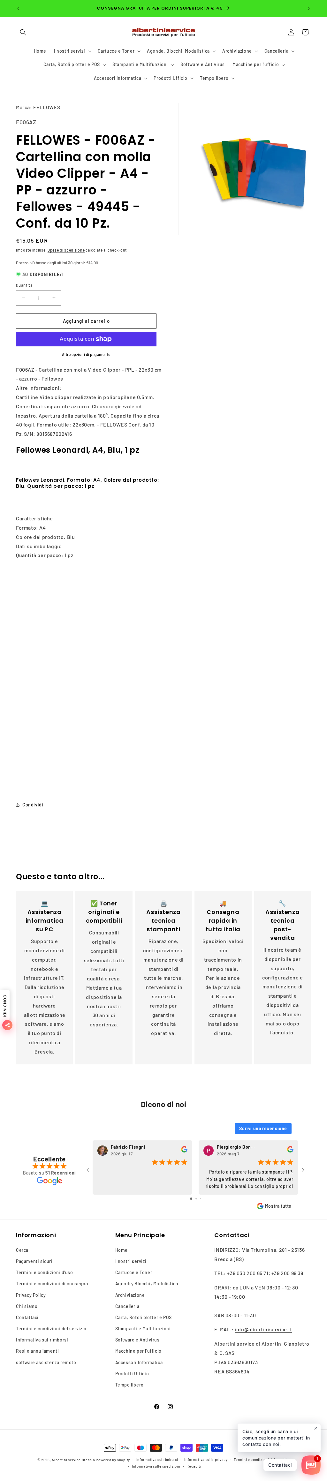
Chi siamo (26, 1306)
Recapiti (194, 1466)
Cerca (22, 1250)
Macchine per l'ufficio (138, 1351)
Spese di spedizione (66, 250)
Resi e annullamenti (37, 1351)
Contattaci (27, 1317)
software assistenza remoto (46, 1362)
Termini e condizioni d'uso (44, 1272)
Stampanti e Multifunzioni (143, 1328)
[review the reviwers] (184, 1151)
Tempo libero (129, 1384)
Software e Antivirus (137, 1339)
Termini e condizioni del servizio (51, 1328)
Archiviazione (130, 1295)
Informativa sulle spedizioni (156, 1466)
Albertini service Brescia (73, 1460)
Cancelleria (127, 1306)
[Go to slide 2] (196, 1198)
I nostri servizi (131, 1261)
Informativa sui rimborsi (42, 1339)
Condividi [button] (32, 804)
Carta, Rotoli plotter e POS (143, 1317)
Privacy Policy (31, 1295)
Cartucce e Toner (133, 1272)
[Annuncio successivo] (309, 9)
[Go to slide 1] (191, 1199)
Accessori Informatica (139, 1362)
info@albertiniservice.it (263, 1329)
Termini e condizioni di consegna (52, 1283)
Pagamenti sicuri (34, 1261)
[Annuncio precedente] (18, 9)
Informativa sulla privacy (206, 1459)
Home (121, 1250)
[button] (23, 32)
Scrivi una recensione (263, 1128)
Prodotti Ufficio (132, 1373)
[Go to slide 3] (200, 1198)
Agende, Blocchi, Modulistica (146, 1283)
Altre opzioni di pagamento (86, 354)
